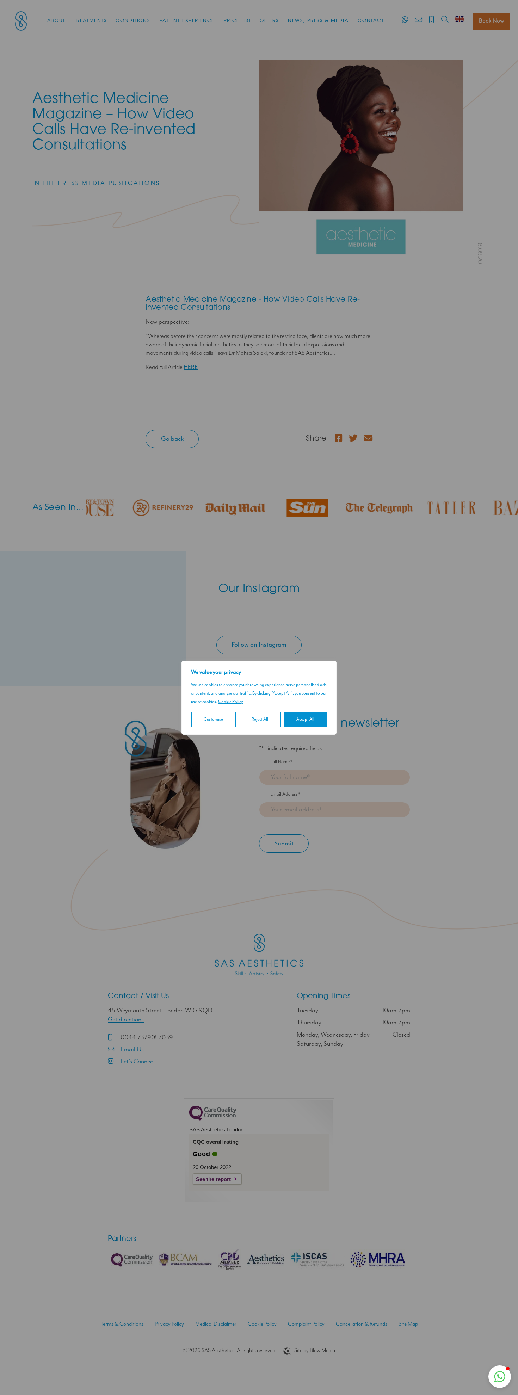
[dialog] (259, 698)
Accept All (305, 719)
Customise (213, 719)
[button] (499, 1376)
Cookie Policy (230, 701)
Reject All (260, 719)
